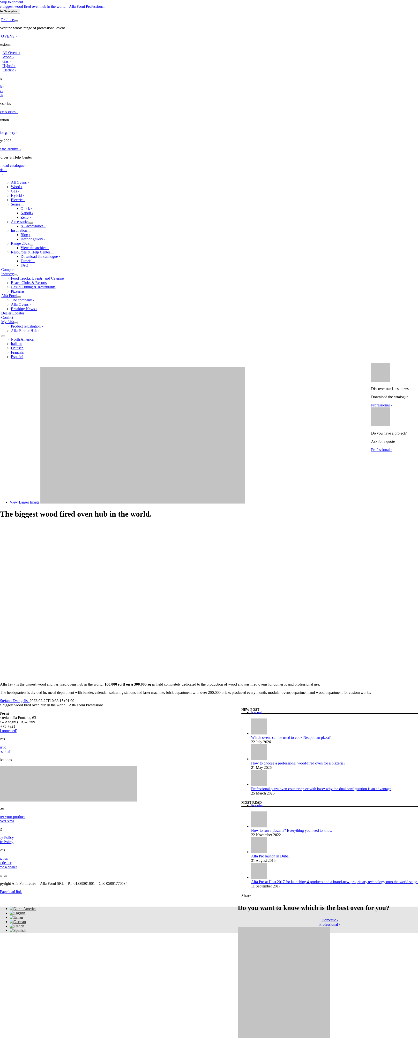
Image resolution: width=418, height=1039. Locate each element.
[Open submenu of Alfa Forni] (19, 297)
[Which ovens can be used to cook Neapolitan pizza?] (259, 733)
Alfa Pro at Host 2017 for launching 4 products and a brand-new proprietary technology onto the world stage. (334, 882)
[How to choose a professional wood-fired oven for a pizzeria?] (259, 759)
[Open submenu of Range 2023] (31, 244)
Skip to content (11, 2)
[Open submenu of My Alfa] (16, 323)
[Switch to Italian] (16, 917)
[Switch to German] (18, 922)
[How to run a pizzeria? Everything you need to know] (259, 826)
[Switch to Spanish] (18, 930)
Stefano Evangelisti (15, 701)
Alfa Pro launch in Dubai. (271, 856)
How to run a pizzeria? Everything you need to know (291, 830)
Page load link (11, 892)
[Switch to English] (17, 913)
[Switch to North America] (23, 909)
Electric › (9, 70)
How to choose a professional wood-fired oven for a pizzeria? (298, 763)
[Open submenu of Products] (16, 21)
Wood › (8, 57)
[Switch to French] (17, 926)
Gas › (6, 61)
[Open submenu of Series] (22, 205)
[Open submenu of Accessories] (31, 223)
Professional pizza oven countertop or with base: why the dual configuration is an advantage (321, 789)
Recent (256, 712)
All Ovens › (11, 53)
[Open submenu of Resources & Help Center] (52, 253)
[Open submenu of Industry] (16, 275)
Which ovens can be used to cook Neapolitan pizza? (291, 737)
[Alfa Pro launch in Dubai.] (259, 852)
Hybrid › (8, 66)
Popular (257, 805)
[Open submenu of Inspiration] (29, 231)
